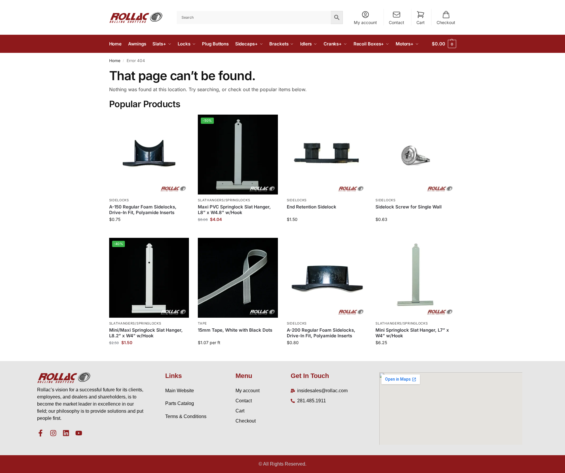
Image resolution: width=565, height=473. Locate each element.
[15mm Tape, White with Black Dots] (238, 278)
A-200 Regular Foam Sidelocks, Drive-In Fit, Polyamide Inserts (321, 333)
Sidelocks (119, 200)
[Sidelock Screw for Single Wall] (415, 155)
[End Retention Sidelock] (327, 155)
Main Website (179, 390)
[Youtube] (78, 433)
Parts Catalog (179, 403)
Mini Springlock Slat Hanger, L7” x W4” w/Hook (412, 333)
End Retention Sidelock (311, 207)
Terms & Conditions (185, 416)
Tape (202, 323)
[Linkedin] (66, 433)
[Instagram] (53, 433)
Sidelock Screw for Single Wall (408, 207)
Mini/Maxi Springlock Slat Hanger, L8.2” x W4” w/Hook (146, 333)
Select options (237, 354)
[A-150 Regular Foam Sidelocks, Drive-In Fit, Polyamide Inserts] (149, 155)
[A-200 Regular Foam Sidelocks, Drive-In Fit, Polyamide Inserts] (327, 278)
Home (114, 60)
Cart (420, 22)
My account (365, 22)
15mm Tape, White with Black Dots (235, 330)
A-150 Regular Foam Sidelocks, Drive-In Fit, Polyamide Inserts (142, 210)
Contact (396, 22)
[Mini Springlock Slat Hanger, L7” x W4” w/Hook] (415, 278)
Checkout (446, 22)
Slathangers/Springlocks (224, 200)
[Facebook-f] (40, 433)
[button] (444, 44)
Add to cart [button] (149, 231)
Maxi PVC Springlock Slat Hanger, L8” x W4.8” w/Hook (234, 210)
